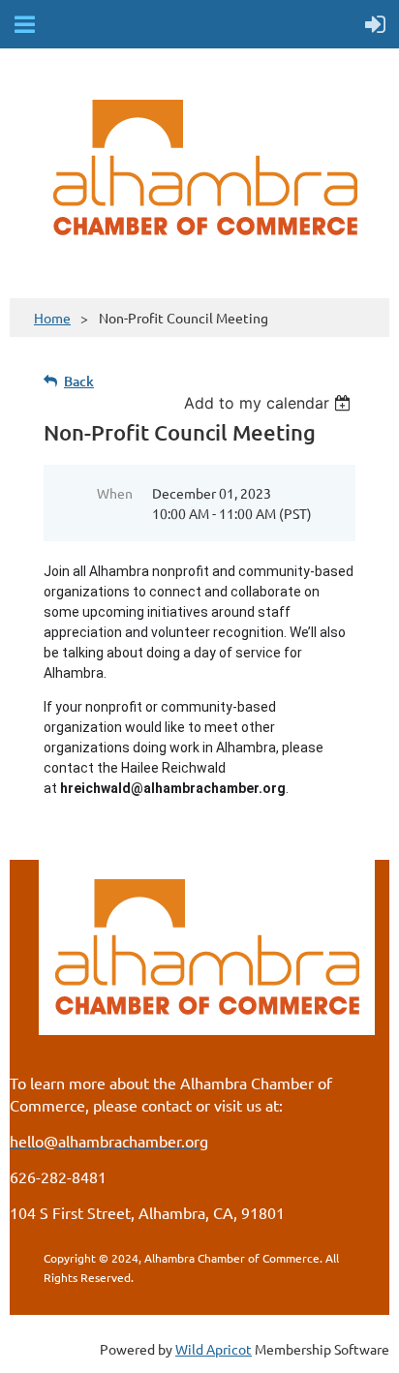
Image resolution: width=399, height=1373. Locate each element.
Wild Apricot (213, 1349)
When (115, 493)
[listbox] (269, 402)
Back (79, 381)
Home (52, 317)
